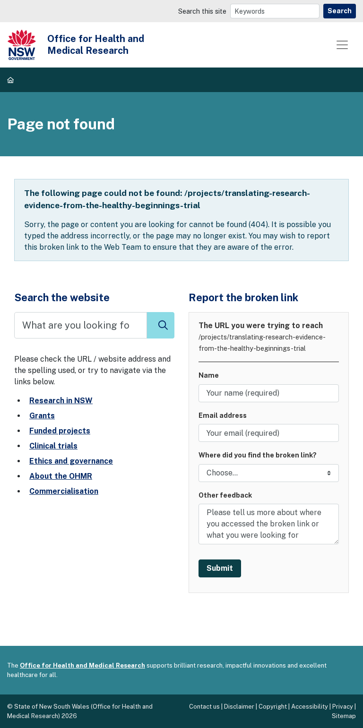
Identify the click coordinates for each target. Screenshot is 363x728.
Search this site (202, 11)
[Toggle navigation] (342, 44)
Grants (42, 415)
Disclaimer (239, 706)
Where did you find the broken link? (258, 455)
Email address (223, 415)
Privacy (342, 706)
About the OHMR (60, 476)
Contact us (204, 706)
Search (340, 11)
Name (209, 375)
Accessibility (309, 706)
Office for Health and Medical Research (82, 665)
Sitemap (344, 716)
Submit (220, 568)
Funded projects (59, 430)
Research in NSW (61, 400)
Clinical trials (53, 445)
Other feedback (225, 495)
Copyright (273, 706)
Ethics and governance (71, 461)
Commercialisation (63, 491)
